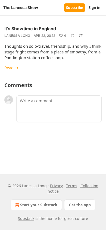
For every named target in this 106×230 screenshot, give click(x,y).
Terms (71, 185)
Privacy (56, 185)
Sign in (95, 7)
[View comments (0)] (72, 35)
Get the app (80, 204)
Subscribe (74, 7)
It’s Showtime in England (30, 28)
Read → (11, 67)
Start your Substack (38, 204)
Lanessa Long (17, 36)
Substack (26, 218)
